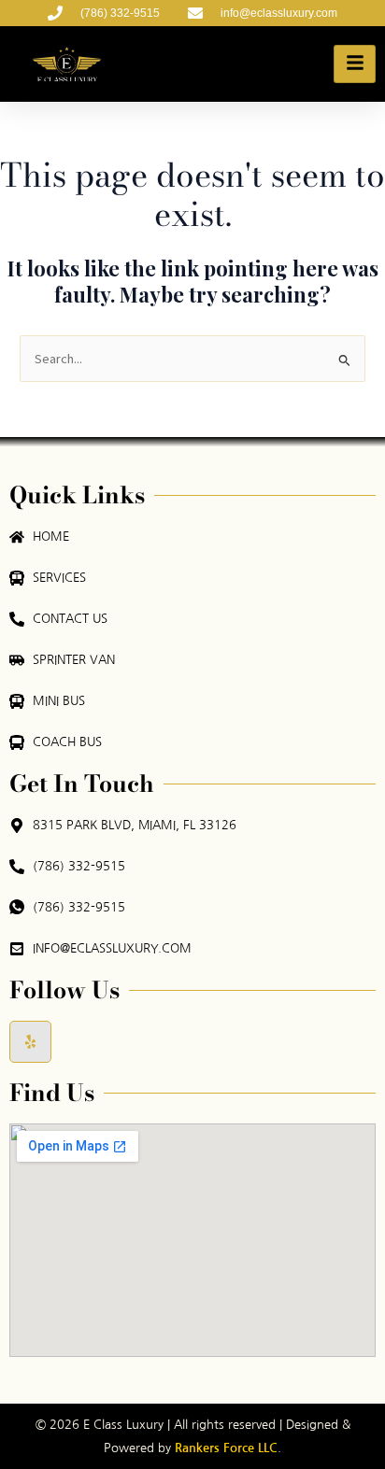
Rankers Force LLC (224, 1448)
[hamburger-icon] (355, 64)
